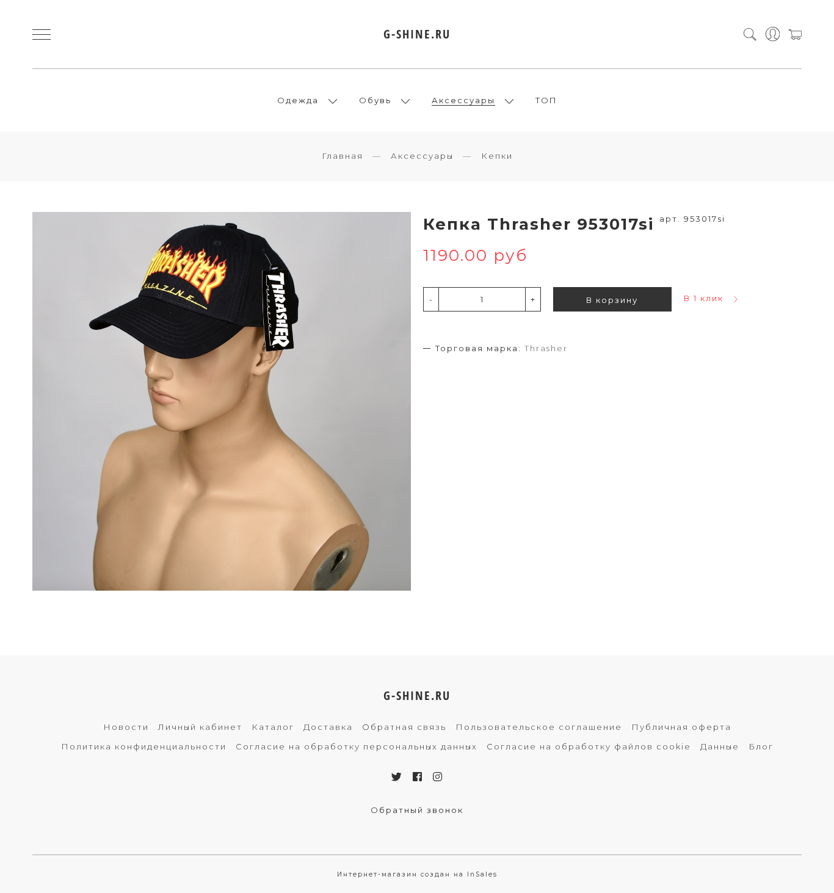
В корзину (612, 300)
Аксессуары (463, 100)
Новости (126, 727)
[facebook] (418, 777)
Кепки (497, 156)
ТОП (546, 100)
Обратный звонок (417, 810)
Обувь (375, 100)
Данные (719, 746)
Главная (342, 156)
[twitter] (397, 777)
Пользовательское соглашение (538, 727)
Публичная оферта (681, 727)
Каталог (273, 727)
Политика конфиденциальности (144, 746)
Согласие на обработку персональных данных (356, 746)
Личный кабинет (200, 727)
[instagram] (438, 777)
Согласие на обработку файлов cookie (589, 746)
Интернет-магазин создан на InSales (417, 874)
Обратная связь (404, 727)
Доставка (328, 727)
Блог (761, 746)
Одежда (298, 100)
